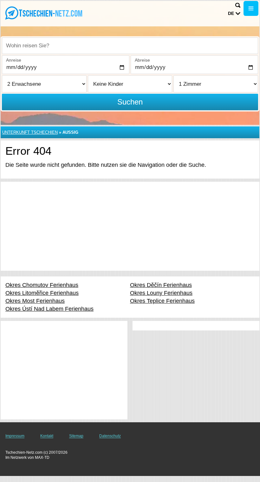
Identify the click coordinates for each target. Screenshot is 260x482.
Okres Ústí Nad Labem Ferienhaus (49, 309)
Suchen (130, 102)
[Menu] (251, 8)
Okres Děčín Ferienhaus (161, 285)
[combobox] (130, 46)
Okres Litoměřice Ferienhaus (42, 293)
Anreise (13, 60)
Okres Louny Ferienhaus (161, 293)
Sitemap (76, 436)
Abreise (142, 60)
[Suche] (237, 5)
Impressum (14, 436)
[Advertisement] (130, 226)
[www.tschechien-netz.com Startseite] (44, 13)
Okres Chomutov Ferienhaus (41, 285)
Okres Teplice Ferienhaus (162, 301)
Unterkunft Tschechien (30, 132)
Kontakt (46, 436)
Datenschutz (110, 436)
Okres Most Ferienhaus (35, 301)
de (231, 13)
